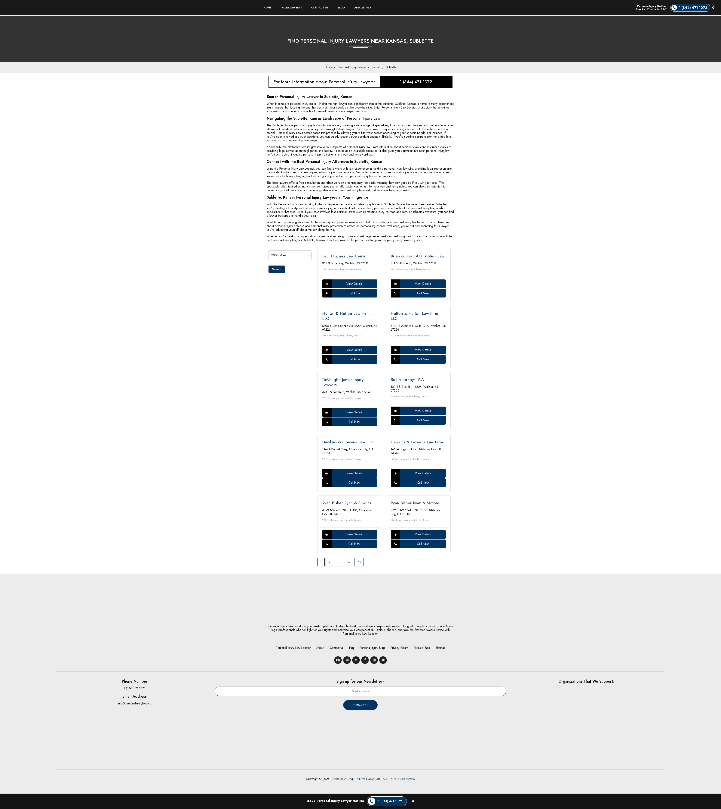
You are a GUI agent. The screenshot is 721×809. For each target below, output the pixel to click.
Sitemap (441, 648)
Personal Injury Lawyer (352, 67)
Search (276, 269)
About (320, 648)
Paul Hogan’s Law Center (344, 256)
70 (359, 562)
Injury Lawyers (291, 7)
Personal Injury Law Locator (293, 648)
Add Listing (362, 7)
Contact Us (319, 7)
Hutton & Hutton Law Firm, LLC (346, 316)
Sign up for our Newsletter (360, 681)
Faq (351, 648)
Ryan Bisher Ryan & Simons (346, 503)
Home (268, 7)
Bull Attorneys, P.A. (408, 379)
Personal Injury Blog (372, 648)
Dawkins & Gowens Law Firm (348, 442)
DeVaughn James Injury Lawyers (343, 382)
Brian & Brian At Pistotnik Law (417, 256)
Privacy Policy (399, 648)
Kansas (376, 67)
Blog (341, 7)
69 (348, 562)
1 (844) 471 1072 (416, 81)
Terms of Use (421, 648)
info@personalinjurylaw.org (134, 703)
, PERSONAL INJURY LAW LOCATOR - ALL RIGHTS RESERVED (372, 779)
